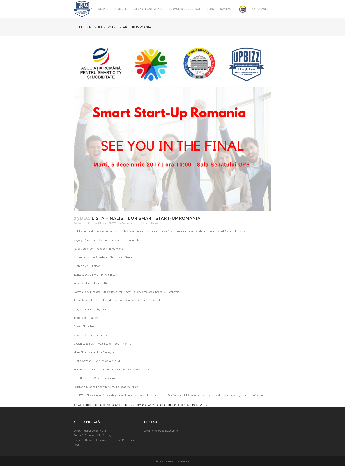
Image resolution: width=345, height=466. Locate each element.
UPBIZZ (111, 223)
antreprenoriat (92, 404)
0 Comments (127, 223)
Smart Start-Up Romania (131, 404)
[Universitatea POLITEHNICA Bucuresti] (242, 9)
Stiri (100, 223)
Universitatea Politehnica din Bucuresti (173, 404)
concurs (108, 404)
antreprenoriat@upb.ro (165, 430)
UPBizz (204, 404)
